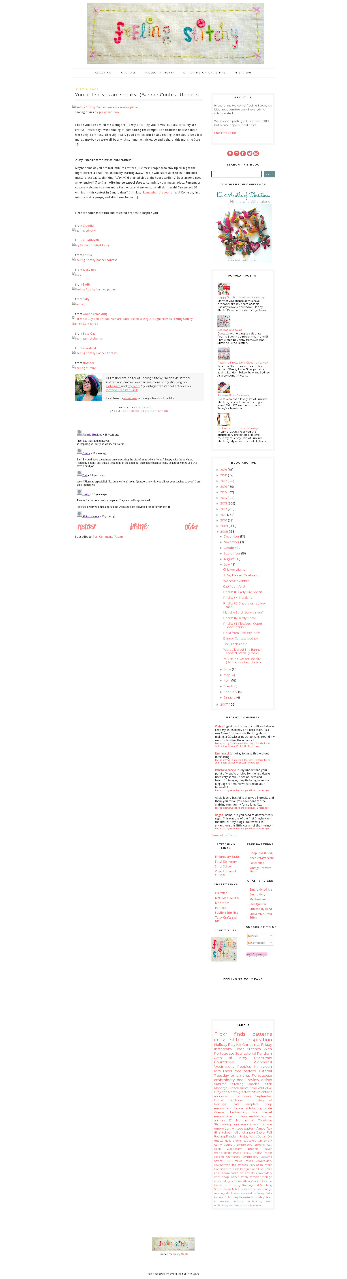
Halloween (263, 1066)
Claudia (88, 225)
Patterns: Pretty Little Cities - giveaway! (242, 362)
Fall (269, 1132)
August (229, 559)
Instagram (113, 386)
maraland (89, 348)
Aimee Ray (264, 1128)
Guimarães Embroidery (242, 1156)
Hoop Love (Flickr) (261, 853)
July (227, 564)
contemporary (241, 1096)
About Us (103, 72)
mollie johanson (243, 1132)
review (246, 1152)
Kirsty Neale (180, 1254)
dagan (219, 815)
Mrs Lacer (223, 1071)
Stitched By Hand (261, 909)
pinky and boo (109, 112)
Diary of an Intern (260, 1165)
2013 (224, 503)
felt (238, 1044)
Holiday (220, 1044)
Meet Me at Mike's (227, 898)
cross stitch (228, 1039)
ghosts (218, 1140)
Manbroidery (258, 899)
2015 (224, 492)
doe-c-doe (255, 1189)
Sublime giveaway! (229, 330)
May (227, 675)
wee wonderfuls (245, 1193)
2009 (224, 526)
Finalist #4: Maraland (237, 597)
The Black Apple (235, 644)
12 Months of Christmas (204, 72)
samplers (251, 1104)
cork (244, 1189)
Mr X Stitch (222, 903)
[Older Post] (191, 529)
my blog (134, 386)
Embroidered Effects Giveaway (237, 428)
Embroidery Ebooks (250, 1144)
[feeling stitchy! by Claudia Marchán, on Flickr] (85, 230)
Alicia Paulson (252, 1181)
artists (266, 1080)
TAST (228, 1161)
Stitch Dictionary (226, 861)
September (232, 553)
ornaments (240, 1075)
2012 (224, 509)
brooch (253, 1148)
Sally (86, 299)
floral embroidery (245, 1124)
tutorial (250, 1053)
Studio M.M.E (231, 1189)
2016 (224, 486)
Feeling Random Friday (231, 1136)
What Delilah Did (260, 1136)
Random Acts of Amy (243, 1055)
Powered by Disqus (224, 835)
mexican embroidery (248, 1201)
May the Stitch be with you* (243, 612)
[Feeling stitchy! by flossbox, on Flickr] (85, 368)
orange (267, 1189)
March (229, 686)
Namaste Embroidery (252, 1197)
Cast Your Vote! (234, 586)
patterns (262, 1034)
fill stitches (222, 1132)
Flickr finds (229, 1034)
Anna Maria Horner (250, 1205)
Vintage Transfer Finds (122, 390)
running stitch (223, 1193)
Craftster (221, 893)
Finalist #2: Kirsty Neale (239, 618)
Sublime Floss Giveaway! (233, 395)
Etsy (231, 1044)
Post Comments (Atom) (108, 536)
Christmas (251, 1044)
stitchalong (254, 1108)
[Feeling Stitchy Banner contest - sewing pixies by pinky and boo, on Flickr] (106, 107)
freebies (244, 1066)
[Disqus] (139, 473)
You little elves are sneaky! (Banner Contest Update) (243, 660)
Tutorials (128, 72)
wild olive (265, 1088)
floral (253, 1088)
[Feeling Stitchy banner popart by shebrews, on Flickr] (96, 289)
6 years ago (263, 790)
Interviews (243, 72)
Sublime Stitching (226, 912)
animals (219, 1120)
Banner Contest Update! (240, 638)
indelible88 (91, 240)
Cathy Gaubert (224, 1144)
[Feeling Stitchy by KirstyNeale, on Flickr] (173, 1250)
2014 (224, 498)
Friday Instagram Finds (243, 1046)
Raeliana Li (222, 753)
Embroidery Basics (227, 856)
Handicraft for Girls (226, 1169)
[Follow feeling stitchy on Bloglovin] (256, 956)
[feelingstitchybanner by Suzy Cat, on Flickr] (89, 338)
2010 (224, 520)
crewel (267, 1112)
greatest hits (247, 1092)
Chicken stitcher (235, 569)
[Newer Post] (87, 529)
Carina (87, 255)
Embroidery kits (243, 1112)
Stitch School (223, 866)
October (230, 548)
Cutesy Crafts (264, 1193)
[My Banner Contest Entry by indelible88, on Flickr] (92, 245)
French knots (238, 1088)
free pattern (245, 1071)
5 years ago (254, 762)
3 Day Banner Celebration (241, 575)
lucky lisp (89, 269)
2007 (224, 704)
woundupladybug (95, 314)
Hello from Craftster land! (241, 633)
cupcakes (249, 1140)
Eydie (87, 284)
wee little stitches (236, 1165)
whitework (265, 1140)
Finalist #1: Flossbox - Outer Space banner (242, 625)
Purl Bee (220, 908)
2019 (224, 469)
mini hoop (221, 1177)
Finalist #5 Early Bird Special (243, 592)
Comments (257, 943)
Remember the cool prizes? (161, 192)
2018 (224, 475)
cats (236, 1104)
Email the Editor (225, 132)
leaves (268, 1148)
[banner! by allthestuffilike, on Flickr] (80, 304)
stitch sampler (250, 1177)
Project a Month (159, 72)
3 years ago (254, 746)
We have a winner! (236, 581)
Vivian (219, 726)
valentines (264, 1092)
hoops (238, 1108)
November (232, 542)
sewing (219, 1165)
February (231, 692)
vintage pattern (243, 1128)
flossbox (89, 363)
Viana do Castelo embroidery (251, 1173)
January (230, 697)
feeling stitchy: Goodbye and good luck (235, 790)
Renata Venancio (225, 770)
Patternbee (257, 863)
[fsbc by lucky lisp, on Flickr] (78, 274)
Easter (260, 1132)
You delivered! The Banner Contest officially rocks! (242, 651)
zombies (234, 1205)
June (228, 669)
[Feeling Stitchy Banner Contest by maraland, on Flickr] (96, 353)
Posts (254, 936)
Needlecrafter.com (262, 858)
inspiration (159, 411)
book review (248, 1080)
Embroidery (257, 894)
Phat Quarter (258, 904)
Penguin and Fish (251, 1169)
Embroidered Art (261, 889)
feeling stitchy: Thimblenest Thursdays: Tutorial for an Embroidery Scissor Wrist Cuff (242, 744)
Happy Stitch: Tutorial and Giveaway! (241, 297)
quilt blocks (233, 1140)
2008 (224, 531)
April (227, 680)
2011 (223, 515)
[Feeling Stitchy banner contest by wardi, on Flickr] (96, 260)
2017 (224, 481)
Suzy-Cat (89, 333)
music (237, 1152)
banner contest (135, 411)
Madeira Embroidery (226, 1197)
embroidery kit (260, 1116)
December (232, 536)
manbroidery (223, 1152)
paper (235, 1177)
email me (130, 398)
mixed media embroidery (253, 1161)
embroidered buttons (230, 1116)
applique (220, 1096)
